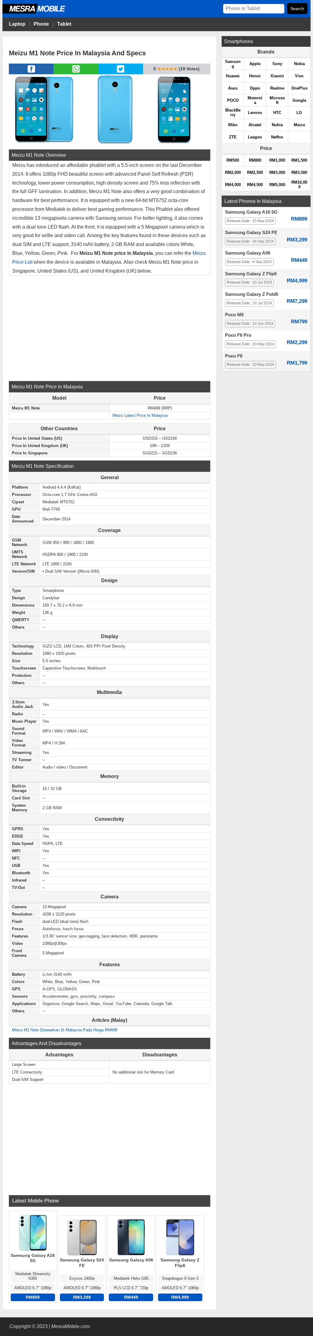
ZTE (233, 137)
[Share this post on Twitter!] (121, 72)
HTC (277, 112)
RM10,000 (299, 184)
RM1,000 (277, 160)
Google (299, 100)
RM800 (255, 160)
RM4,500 (255, 184)
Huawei (233, 76)
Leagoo (255, 137)
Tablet (64, 24)
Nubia (277, 125)
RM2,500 (255, 172)
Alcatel (255, 125)
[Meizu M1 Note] (44, 109)
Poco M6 (234, 314)
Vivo (299, 76)
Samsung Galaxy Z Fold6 (251, 294)
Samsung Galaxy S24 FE (251, 232)
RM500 (232, 160)
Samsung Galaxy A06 (247, 253)
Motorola (255, 100)
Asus (233, 88)
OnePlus (299, 88)
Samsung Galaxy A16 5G (251, 212)
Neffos (277, 137)
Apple (254, 63)
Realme (277, 88)
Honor (255, 76)
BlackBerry (233, 112)
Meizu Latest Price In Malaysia (140, 415)
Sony (277, 63)
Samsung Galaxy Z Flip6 (251, 273)
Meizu (299, 125)
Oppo (255, 88)
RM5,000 (277, 184)
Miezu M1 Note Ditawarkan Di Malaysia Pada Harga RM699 (64, 1030)
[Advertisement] (109, 327)
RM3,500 (299, 172)
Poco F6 (233, 356)
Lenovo (255, 112)
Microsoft (277, 100)
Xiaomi (277, 76)
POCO (233, 100)
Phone (41, 24)
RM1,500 (299, 160)
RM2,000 (233, 172)
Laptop (17, 24)
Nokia (299, 63)
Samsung (233, 63)
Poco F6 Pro (238, 335)
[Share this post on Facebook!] (31, 72)
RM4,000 (233, 184)
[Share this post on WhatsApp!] (76, 72)
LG (299, 112)
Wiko (233, 125)
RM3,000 (277, 172)
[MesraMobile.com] (40, 12)
